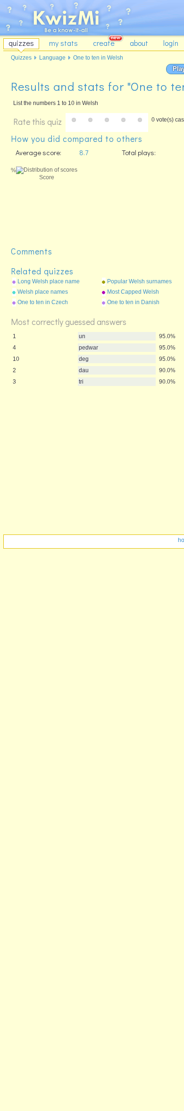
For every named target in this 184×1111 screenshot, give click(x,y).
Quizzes (21, 57)
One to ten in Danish (133, 302)
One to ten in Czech (42, 302)
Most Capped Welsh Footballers (133, 292)
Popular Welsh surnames (139, 281)
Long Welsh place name (48, 281)
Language (52, 57)
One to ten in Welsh (98, 57)
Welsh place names (42, 292)
